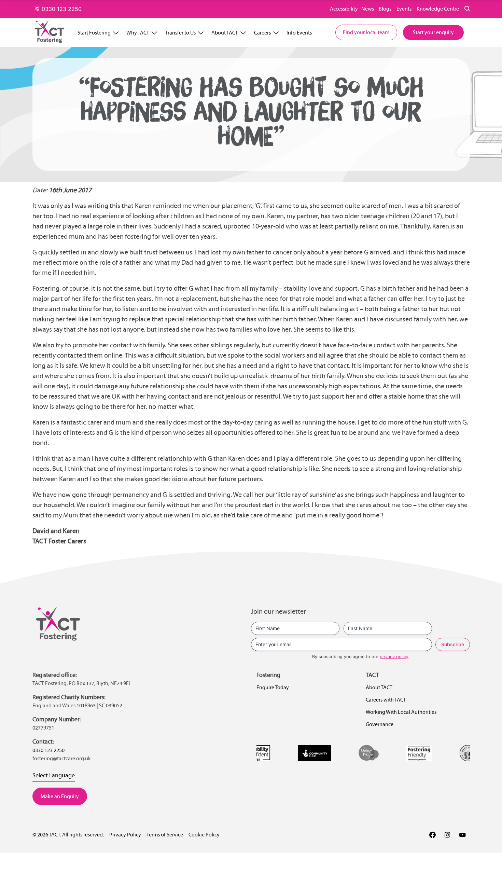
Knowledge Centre (438, 8)
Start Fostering (94, 32)
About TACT (224, 32)
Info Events (299, 32)
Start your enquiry (433, 32)
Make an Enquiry (60, 796)
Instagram (447, 834)
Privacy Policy (125, 834)
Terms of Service (165, 834)
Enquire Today (272, 687)
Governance (379, 724)
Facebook (432, 834)
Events (404, 8)
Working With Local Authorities (401, 712)
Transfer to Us (180, 32)
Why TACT (137, 32)
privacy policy (394, 656)
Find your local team (366, 32)
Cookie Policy (204, 834)
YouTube (462, 834)
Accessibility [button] (344, 8)
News (367, 8)
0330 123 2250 (61, 8)
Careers (262, 32)
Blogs (385, 8)
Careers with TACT (386, 699)
